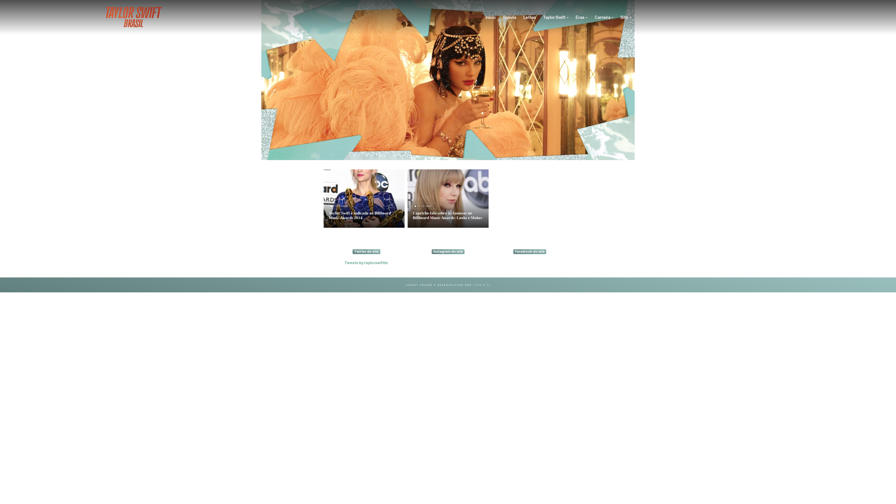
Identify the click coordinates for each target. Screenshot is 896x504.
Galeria (509, 17)
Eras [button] (580, 17)
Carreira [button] (603, 17)
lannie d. (482, 285)
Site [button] (624, 17)
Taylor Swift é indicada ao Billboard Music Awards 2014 (360, 215)
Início (491, 17)
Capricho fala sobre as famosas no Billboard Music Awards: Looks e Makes (447, 215)
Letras (529, 17)
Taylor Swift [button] (554, 17)
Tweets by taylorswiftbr (366, 263)
